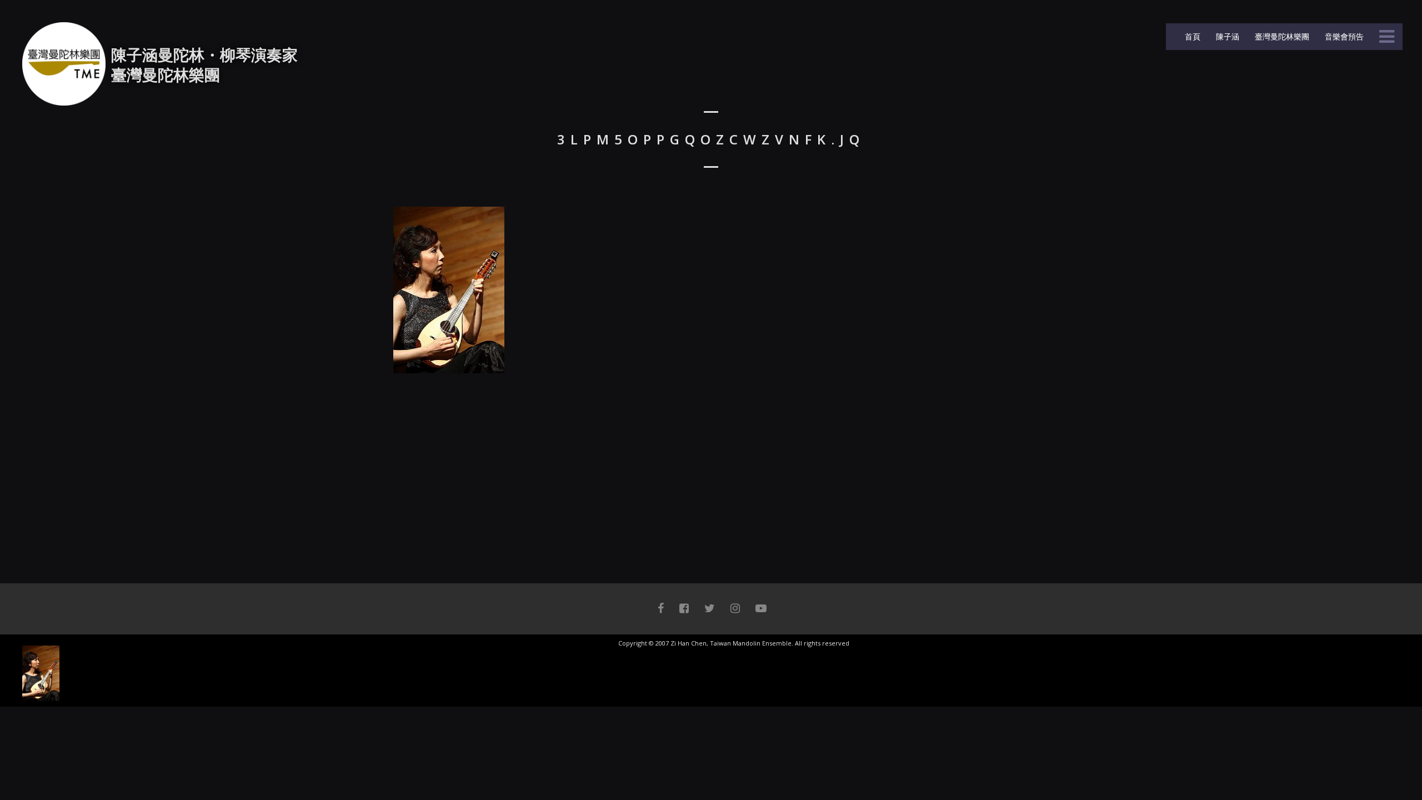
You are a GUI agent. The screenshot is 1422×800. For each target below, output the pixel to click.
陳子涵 (1226, 36)
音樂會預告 (1343, 36)
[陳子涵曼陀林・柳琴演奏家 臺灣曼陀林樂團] (64, 64)
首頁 (1191, 36)
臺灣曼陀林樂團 (1281, 36)
